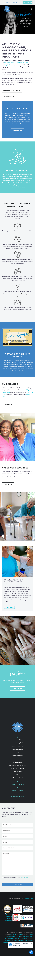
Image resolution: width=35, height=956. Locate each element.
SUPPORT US (27, 2)
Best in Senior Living (16, 934)
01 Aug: (15, 582)
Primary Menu (31, 9)
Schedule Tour (17, 130)
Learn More (8, 404)
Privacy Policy (24, 877)
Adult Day (6, 62)
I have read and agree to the (16, 877)
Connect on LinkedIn (18, 790)
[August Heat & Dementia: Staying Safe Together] (17, 561)
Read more (9, 607)
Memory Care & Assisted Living (19, 62)
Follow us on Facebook (17, 784)
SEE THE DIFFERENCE (17, 109)
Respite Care (8, 65)
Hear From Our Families (11, 91)
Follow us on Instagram (17, 796)
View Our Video (8, 96)
